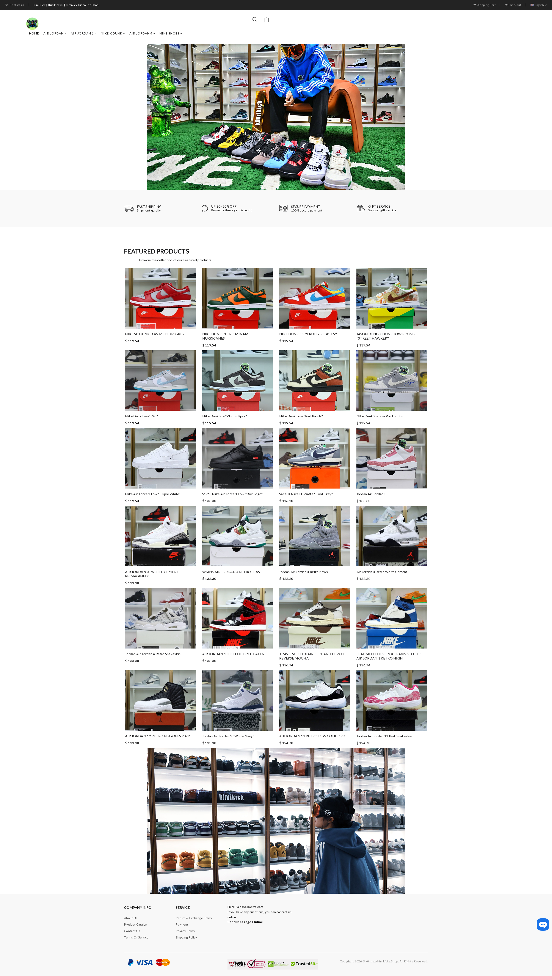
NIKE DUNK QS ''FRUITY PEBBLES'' (308, 334)
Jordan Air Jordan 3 (371, 494)
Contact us (17, 5)
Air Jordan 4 (140, 33)
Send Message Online (245, 922)
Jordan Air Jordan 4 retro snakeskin (153, 654)
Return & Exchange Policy (194, 918)
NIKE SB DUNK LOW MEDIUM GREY (154, 334)
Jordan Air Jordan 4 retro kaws (303, 572)
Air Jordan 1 (82, 33)
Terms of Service (136, 937)
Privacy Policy (185, 931)
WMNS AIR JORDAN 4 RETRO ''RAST (232, 572)
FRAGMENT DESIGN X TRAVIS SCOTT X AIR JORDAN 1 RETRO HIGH (389, 656)
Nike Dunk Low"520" (141, 416)
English (539, 5)
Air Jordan (53, 33)
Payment (182, 924)
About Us (130, 918)
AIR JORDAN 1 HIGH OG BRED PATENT (234, 654)
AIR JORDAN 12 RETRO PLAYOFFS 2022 (157, 736)
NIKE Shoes (169, 33)
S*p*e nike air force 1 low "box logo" (232, 494)
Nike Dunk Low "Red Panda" (301, 416)
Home (34, 33)
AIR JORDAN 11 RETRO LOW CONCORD (312, 736)
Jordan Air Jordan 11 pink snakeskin (384, 736)
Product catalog (135, 924)
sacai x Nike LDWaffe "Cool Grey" (306, 494)
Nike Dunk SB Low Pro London (379, 416)
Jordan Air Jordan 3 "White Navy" (228, 736)
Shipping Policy (186, 937)
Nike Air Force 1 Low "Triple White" (152, 494)
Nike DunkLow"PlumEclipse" (224, 416)
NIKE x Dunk (111, 33)
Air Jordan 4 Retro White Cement (381, 572)
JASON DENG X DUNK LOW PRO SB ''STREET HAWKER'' (385, 336)
